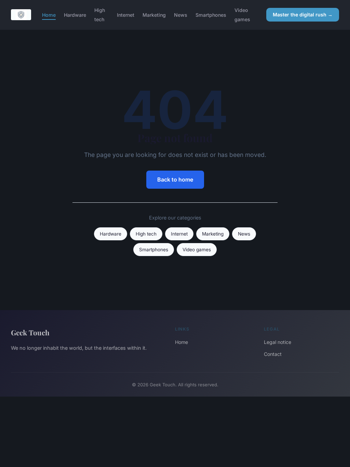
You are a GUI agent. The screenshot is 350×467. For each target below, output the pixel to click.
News (180, 15)
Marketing (154, 15)
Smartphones (211, 15)
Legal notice (277, 342)
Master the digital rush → (303, 14)
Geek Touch (30, 332)
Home (49, 15)
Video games (242, 14)
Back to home (175, 179)
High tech (99, 14)
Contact (273, 354)
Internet (125, 15)
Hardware (75, 15)
